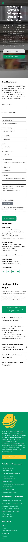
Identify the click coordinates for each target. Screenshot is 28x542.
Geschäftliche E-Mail (7, 120)
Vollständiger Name (7, 104)
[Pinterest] (3, 271)
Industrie (4, 143)
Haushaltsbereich (6, 167)
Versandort (5, 175)
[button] (14, 320)
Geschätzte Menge (7, 159)
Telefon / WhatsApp (7, 128)
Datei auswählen (7, 203)
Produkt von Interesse (7, 151)
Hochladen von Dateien (8, 200)
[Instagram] (18, 271)
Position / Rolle (6, 136)
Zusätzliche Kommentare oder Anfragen (12, 183)
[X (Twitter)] (8, 271)
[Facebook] (13, 271)
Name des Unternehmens (8, 112)
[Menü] (25, 3)
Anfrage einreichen (9, 218)
